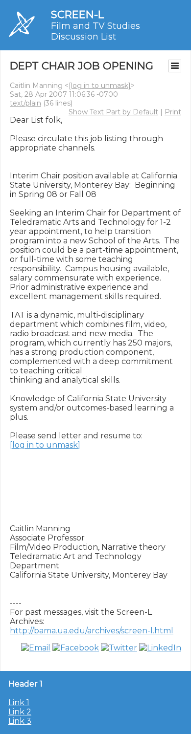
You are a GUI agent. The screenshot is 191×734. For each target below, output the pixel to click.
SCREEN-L (77, 14)
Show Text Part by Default (113, 112)
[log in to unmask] (100, 85)
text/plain (25, 103)
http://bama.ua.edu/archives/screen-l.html (91, 630)
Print (173, 112)
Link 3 (19, 721)
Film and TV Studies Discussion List (95, 31)
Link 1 (18, 702)
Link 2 (19, 711)
